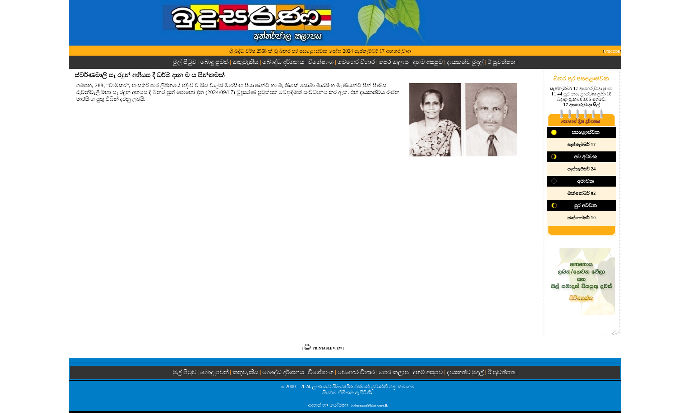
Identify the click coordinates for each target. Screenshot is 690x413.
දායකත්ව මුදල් (465, 61)
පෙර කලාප (394, 61)
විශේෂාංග (321, 61)
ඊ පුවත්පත (501, 61)
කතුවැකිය (245, 61)
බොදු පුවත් (214, 61)
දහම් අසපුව (428, 61)
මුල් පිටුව (185, 61)
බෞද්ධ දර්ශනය (283, 61)
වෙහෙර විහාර (356, 61)
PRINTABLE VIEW (327, 348)
